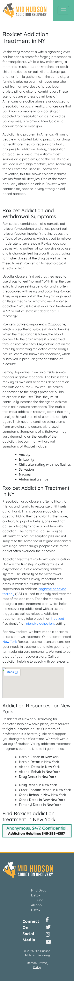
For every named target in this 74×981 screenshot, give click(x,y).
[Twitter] (48, 926)
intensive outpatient (40, 623)
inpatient (57, 618)
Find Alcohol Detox (37, 905)
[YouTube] (48, 941)
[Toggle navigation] (63, 10)
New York (9, 641)
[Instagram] (48, 934)
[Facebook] (47, 919)
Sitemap (31, 963)
